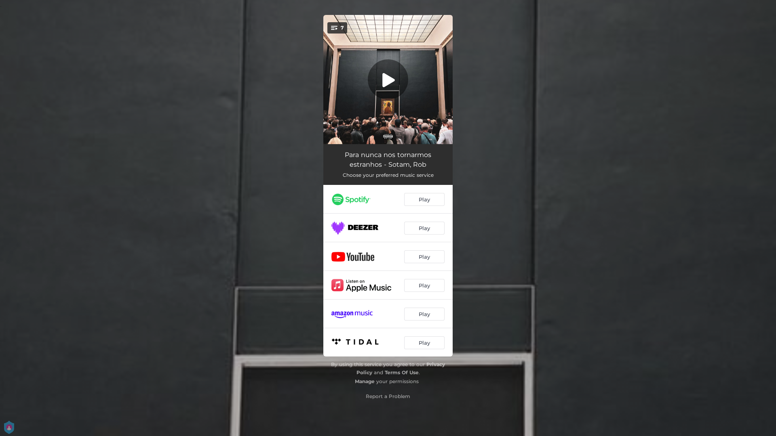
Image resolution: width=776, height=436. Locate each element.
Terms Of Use (402, 372)
